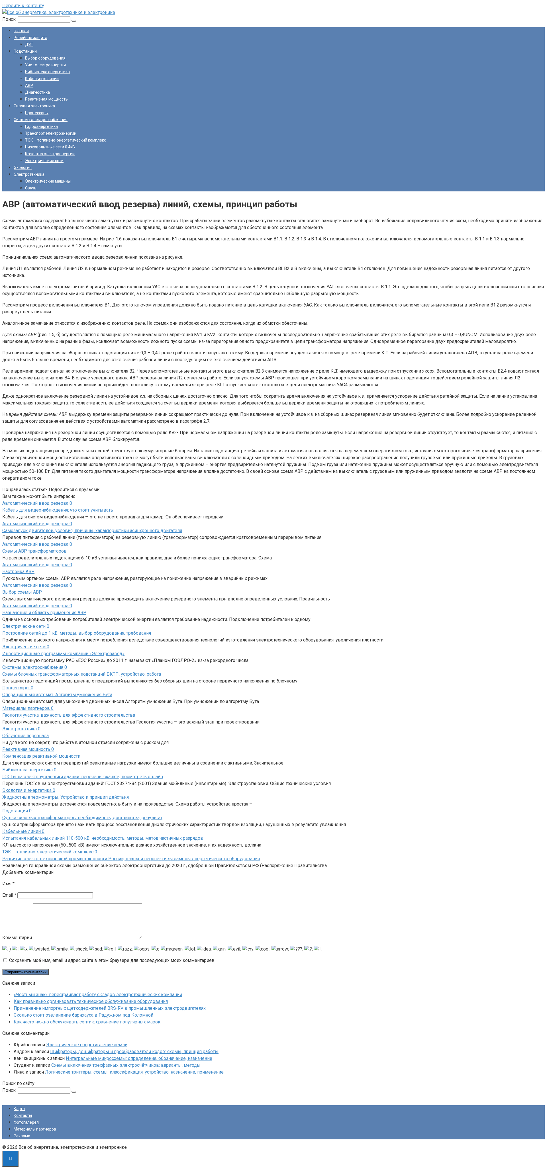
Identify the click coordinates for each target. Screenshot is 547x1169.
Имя (8, 883)
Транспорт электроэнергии (50, 133)
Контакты (23, 1115)
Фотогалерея (26, 1122)
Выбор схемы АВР (22, 592)
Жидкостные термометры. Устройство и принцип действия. (66, 797)
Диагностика (37, 92)
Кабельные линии (42, 78)
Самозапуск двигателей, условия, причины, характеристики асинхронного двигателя (92, 530)
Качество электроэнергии (50, 154)
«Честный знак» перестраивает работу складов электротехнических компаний (98, 994)
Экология (23, 167)
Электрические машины (48, 181)
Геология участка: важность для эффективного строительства (68, 715)
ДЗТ (29, 44)
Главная (21, 30)
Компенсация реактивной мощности (41, 756)
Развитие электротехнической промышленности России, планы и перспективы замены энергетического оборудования (131, 858)
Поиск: (10, 19)
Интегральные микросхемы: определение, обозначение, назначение (139, 1058)
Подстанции (25, 51)
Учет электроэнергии (45, 65)
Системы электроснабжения (41, 119)
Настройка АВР (18, 571)
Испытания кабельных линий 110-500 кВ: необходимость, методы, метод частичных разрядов (102, 838)
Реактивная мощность (46, 99)
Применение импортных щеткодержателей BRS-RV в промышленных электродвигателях (110, 1008)
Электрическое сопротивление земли (86, 1044)
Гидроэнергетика (41, 126)
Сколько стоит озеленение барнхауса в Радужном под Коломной (83, 1015)
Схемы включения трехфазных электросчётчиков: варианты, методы (126, 1065)
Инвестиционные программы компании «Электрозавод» (63, 653)
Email (9, 895)
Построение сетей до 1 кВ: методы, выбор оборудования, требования (76, 633)
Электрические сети (44, 160)
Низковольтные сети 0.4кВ (50, 147)
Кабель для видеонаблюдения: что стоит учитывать (57, 510)
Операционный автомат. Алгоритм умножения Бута (57, 694)
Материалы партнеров (35, 1129)
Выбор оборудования (45, 58)
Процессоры (36, 113)
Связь (30, 188)
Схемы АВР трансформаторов (34, 551)
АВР (29, 85)
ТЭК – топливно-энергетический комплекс (65, 140)
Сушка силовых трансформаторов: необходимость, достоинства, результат (82, 817)
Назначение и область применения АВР (44, 612)
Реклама (22, 1136)
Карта (19, 1108)
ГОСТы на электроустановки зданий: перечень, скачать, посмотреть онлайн (82, 776)
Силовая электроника (34, 106)
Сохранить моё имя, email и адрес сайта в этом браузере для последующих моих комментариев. (112, 960)
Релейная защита (30, 37)
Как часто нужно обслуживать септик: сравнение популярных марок (87, 1022)
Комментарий (17, 937)
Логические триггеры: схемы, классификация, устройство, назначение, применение (134, 1072)
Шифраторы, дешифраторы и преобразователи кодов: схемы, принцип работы (134, 1051)
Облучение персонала (25, 735)
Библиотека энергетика (47, 72)
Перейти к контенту (23, 5)
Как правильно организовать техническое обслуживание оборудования (91, 1001)
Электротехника (29, 174)
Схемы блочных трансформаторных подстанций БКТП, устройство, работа (81, 674)
